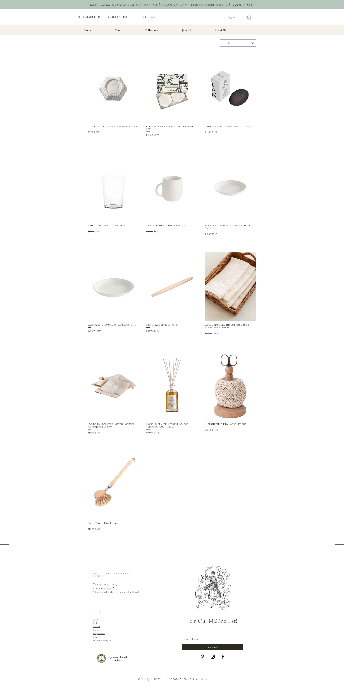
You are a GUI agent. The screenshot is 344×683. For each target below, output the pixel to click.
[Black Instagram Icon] (212, 656)
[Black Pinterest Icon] (202, 656)
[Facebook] (223, 656)
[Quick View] (113, 88)
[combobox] (238, 43)
